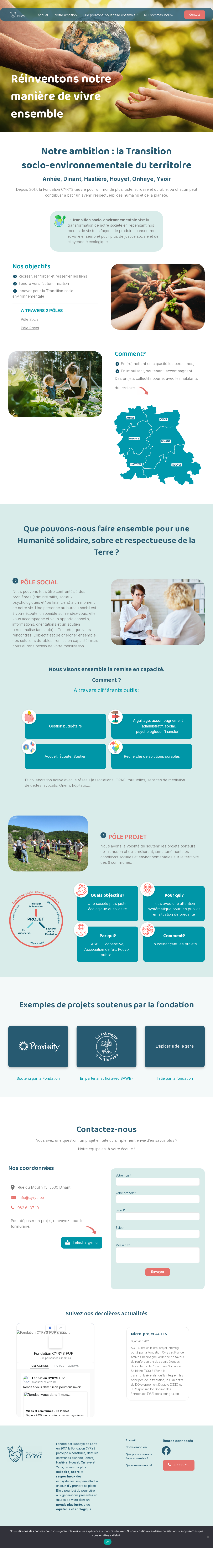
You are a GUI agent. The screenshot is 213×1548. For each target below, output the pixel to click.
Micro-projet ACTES (149, 1334)
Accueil (43, 15)
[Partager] (61, 1328)
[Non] (208, 1537)
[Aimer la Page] (50, 1328)
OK (108, 1541)
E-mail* (120, 1210)
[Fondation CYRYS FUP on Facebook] (55, 1341)
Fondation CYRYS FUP (53, 1353)
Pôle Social (30, 319)
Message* (123, 1245)
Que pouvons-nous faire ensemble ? (110, 15)
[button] (81, 1243)
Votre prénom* (126, 1193)
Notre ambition (65, 15)
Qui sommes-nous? (158, 15)
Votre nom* (123, 1175)
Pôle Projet (30, 328)
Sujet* (120, 1227)
